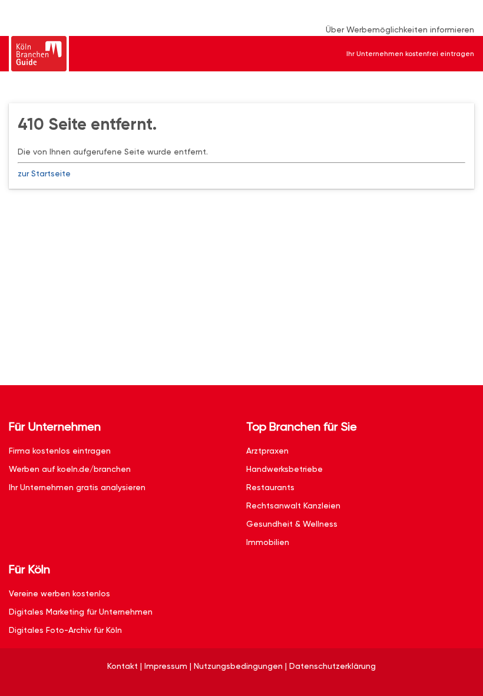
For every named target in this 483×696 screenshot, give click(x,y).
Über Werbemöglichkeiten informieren (400, 29)
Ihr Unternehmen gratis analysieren (77, 487)
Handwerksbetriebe (284, 469)
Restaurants (270, 487)
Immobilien (267, 542)
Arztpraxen (267, 450)
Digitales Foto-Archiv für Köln (65, 630)
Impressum (165, 666)
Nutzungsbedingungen (238, 666)
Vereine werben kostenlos (59, 593)
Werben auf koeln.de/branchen (70, 469)
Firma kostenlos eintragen (60, 450)
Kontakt (122, 666)
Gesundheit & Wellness (292, 523)
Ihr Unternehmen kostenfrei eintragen (410, 54)
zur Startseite (44, 173)
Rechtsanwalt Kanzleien (293, 505)
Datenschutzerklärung (332, 666)
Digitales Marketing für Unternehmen (81, 611)
